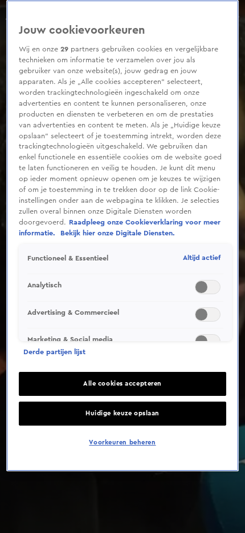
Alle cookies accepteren (122, 383)
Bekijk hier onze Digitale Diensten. (117, 233)
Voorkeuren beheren (122, 442)
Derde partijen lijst (54, 351)
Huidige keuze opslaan (122, 413)
